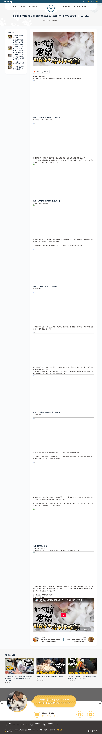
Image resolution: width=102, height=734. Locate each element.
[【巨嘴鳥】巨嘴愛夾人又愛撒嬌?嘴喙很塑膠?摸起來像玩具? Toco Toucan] (82, 666)
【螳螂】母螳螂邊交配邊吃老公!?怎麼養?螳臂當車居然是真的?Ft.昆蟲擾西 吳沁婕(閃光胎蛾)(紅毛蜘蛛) (18, 40)
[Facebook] (8, 2)
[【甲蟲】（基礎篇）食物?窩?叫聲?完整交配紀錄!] (10, 67)
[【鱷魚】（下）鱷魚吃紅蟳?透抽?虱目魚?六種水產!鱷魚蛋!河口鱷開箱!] (10, 48)
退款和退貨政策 (92, 731)
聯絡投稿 (77, 6)
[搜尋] (97, 1)
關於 (24, 6)
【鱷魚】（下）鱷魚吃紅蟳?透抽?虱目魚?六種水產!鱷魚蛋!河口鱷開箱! (18, 49)
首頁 (16, 6)
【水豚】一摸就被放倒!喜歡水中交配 (18, 63)
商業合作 (86, 6)
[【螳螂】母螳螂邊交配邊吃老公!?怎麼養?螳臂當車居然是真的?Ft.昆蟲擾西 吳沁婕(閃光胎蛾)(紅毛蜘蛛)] (10, 37)
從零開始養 (34, 6)
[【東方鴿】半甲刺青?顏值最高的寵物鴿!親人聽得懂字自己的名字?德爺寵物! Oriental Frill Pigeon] (19, 666)
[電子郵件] (5, 2)
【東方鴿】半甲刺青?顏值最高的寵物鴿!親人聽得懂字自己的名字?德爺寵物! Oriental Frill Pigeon (19, 679)
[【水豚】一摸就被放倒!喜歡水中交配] (10, 63)
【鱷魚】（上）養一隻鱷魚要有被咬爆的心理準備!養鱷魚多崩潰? (18, 57)
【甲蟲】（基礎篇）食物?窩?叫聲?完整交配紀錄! (18, 67)
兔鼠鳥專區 (47, 20)
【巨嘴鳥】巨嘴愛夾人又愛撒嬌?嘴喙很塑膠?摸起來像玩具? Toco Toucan (82, 678)
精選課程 (67, 6)
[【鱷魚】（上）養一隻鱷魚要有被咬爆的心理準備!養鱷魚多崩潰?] (10, 55)
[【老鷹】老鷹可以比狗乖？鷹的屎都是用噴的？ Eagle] (51, 666)
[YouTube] (11, 2)
